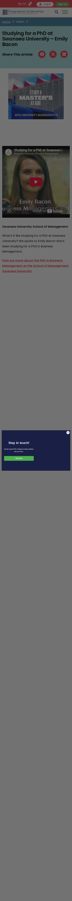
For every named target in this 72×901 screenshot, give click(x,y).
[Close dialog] (68, 432)
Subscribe (19, 458)
